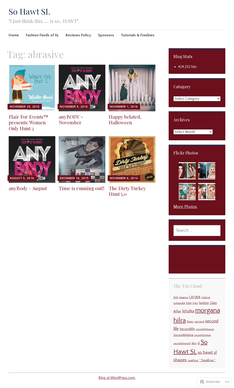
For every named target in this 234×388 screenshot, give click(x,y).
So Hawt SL (29, 11)
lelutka (188, 311)
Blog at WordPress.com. (117, 378)
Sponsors (106, 35)
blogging (183, 297)
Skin (194, 343)
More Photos (185, 206)
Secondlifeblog (183, 335)
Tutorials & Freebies (137, 35)
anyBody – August (28, 188)
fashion (204, 303)
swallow (193, 360)
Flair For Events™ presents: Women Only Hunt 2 (28, 122)
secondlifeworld (182, 343)
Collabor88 (179, 303)
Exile (189, 303)
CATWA (194, 297)
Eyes (195, 303)
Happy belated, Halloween (125, 119)
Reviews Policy (78, 35)
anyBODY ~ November (71, 119)
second (199, 321)
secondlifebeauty (205, 329)
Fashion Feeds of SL (42, 35)
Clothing (205, 297)
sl (198, 343)
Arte (175, 297)
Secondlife (187, 329)
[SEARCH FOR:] (197, 230)
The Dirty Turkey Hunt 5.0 (127, 191)
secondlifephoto (202, 335)
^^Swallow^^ (207, 360)
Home (14, 35)
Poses (190, 321)
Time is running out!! (81, 188)
